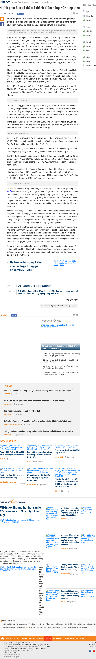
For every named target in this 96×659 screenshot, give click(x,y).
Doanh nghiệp (59, 457)
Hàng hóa (7, 394)
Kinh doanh (64, 548)
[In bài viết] (74, 13)
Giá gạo (39, 627)
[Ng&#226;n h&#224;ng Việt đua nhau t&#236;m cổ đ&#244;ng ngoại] (88, 511)
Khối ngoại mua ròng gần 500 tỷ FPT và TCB (22, 411)
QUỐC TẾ (32, 638)
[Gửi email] (77, 13)
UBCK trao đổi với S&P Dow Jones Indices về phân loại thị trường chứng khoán (37, 401)
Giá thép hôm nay (9, 627)
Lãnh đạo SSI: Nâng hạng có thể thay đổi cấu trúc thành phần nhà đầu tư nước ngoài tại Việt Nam (41, 590)
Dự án (26, 2)
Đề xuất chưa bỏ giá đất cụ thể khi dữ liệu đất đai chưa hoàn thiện (59, 347)
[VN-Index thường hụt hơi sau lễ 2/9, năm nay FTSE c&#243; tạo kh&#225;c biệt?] (22, 534)
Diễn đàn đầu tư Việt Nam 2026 (78, 627)
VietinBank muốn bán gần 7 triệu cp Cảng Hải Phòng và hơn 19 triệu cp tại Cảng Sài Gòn (70, 511)
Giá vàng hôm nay (9, 624)
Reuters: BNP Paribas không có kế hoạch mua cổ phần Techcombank (12, 453)
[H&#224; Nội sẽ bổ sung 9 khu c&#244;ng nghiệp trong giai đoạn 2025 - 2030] (63, 270)
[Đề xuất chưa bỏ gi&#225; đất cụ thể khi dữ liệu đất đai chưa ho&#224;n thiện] (88, 539)
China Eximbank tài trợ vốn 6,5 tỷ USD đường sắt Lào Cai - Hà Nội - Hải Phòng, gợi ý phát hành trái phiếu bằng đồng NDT (66, 483)
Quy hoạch (35, 2)
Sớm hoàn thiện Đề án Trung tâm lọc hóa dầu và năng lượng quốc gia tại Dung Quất (38, 390)
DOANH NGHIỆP (69, 638)
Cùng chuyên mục (51, 320)
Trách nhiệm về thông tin (11, 657)
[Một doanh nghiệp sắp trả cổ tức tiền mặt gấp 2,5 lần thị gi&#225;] (88, 568)
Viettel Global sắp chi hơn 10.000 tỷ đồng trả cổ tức (67, 451)
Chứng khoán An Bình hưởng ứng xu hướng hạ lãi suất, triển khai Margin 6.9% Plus (38, 431)
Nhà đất (5, 2)
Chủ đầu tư (47, 2)
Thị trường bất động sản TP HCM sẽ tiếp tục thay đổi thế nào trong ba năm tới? (60, 373)
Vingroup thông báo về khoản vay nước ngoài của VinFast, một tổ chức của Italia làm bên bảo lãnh (70, 540)
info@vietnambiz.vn (14, 655)
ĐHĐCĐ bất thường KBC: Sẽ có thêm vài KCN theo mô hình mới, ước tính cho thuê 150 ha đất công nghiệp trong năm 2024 (48, 292)
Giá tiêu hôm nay (79, 624)
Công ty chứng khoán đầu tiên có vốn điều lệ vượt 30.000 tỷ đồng (70, 567)
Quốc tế (29, 461)
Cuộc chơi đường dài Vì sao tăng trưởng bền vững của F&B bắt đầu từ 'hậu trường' (38, 421)
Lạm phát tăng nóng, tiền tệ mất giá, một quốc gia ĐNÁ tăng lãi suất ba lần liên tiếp (40, 454)
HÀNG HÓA (24, 638)
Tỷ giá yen (41, 624)
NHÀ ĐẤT (48, 638)
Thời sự (57, 491)
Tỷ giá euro (50, 624)
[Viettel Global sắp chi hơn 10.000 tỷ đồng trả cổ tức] (67, 446)
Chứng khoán (8, 404)
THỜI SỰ (8, 638)
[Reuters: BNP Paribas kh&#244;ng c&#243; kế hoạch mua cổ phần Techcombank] (13, 447)
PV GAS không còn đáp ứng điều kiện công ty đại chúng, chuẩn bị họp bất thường (38, 477)
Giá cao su (47, 627)
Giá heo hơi (59, 624)
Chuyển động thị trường (12, 424)
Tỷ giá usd (32, 624)
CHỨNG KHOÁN (58, 638)
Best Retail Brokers (59, 627)
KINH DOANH (80, 638)
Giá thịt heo (31, 627)
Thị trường (16, 2)
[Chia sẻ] (2, 24)
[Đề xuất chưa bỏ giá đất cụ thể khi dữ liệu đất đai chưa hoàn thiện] (60, 337)
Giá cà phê (68, 624)
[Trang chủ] (2, 19)
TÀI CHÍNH (40, 638)
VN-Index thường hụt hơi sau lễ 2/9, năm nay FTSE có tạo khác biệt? (20, 511)
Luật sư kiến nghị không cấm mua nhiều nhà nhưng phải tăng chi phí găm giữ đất (61, 355)
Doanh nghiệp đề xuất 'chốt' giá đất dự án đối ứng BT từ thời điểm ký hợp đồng (61, 367)
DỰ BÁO (16, 638)
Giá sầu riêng (21, 627)
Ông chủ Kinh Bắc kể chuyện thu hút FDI (34, 286)
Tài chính (3, 459)
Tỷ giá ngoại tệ (22, 624)
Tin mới (8, 386)
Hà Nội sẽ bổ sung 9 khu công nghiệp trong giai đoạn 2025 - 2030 (26, 266)
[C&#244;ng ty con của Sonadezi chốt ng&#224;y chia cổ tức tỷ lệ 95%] (88, 594)
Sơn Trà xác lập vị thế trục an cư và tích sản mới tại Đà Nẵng (12, 476)
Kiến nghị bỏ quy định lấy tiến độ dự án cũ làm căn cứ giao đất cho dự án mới (61, 361)
